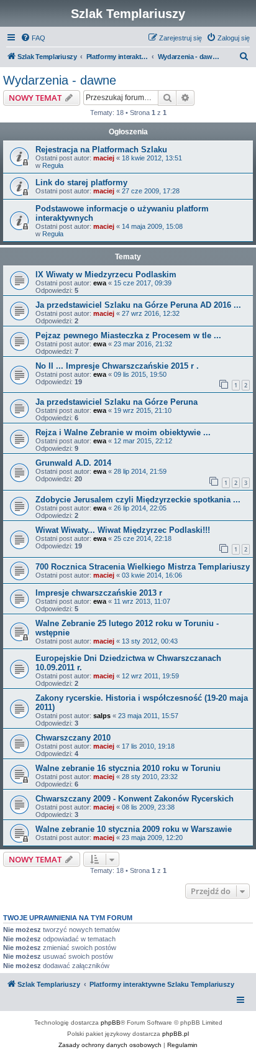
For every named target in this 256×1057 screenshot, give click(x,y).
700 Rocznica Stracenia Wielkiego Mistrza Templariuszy (142, 566)
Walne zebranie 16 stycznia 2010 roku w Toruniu (128, 768)
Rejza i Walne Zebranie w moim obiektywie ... (123, 432)
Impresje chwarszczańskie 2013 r (98, 593)
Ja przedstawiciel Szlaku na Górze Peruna (116, 402)
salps (102, 715)
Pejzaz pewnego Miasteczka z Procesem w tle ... (128, 335)
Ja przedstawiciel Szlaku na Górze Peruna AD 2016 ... (138, 305)
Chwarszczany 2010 (73, 737)
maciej (103, 158)
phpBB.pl (175, 1033)
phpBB (111, 1022)
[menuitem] (33, 37)
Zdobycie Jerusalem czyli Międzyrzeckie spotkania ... (137, 499)
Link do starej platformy (81, 182)
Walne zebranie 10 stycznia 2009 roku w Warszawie (133, 829)
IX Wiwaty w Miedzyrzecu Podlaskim (105, 274)
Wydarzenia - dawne (59, 80)
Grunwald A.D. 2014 (73, 463)
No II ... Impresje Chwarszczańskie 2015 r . (117, 366)
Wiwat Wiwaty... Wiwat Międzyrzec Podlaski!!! (122, 530)
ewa (99, 283)
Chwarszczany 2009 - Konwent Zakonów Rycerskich (134, 798)
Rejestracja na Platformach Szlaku (101, 149)
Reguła (52, 165)
